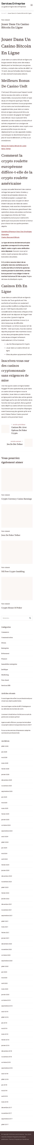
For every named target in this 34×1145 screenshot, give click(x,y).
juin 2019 (4, 1023)
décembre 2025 (6, 780)
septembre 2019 (6, 1006)
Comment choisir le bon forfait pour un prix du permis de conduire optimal (16, 716)
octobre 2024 (5, 825)
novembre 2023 (6, 881)
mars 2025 (4, 808)
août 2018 (4, 1073)
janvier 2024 (5, 870)
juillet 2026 (4, 746)
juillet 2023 (4, 887)
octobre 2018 (5, 1062)
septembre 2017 (6, 1119)
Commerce (5, 632)
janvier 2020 (5, 994)
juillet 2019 (4, 1017)
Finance (4, 659)
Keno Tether (6, 149)
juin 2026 (4, 752)
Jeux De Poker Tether (10, 535)
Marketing (5, 675)
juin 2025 (4, 797)
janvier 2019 (5, 1045)
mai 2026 (4, 757)
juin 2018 (4, 1085)
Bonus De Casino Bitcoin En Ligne (13, 146)
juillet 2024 (4, 842)
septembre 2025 (6, 791)
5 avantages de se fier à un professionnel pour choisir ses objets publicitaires (16, 700)
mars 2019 (4, 1034)
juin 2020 (4, 972)
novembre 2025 (6, 785)
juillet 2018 (4, 1079)
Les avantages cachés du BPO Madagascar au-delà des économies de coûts (16, 708)
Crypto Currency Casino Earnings (16, 499)
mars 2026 (4, 763)
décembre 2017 (6, 1107)
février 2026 (5, 769)
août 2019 (4, 1011)
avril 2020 (4, 983)
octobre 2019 (5, 1000)
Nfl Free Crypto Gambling (13, 571)
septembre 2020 (6, 960)
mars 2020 (4, 989)
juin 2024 (4, 848)
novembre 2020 (6, 949)
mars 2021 (4, 927)
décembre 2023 (6, 876)
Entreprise (5, 648)
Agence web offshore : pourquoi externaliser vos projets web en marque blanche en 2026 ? (16, 724)
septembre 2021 (6, 915)
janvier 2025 (5, 819)
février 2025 (5, 814)
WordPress (25, 1139)
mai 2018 (4, 1090)
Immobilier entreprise (9, 664)
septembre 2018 (6, 1068)
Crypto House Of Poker (11, 607)
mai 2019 (4, 1028)
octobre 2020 (5, 955)
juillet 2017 (4, 1124)
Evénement (5, 653)
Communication (7, 637)
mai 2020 (4, 977)
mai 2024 (4, 853)
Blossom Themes (8, 1139)
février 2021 (5, 932)
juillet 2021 (4, 921)
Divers (3, 643)
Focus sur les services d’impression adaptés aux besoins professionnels (15, 732)
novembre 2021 (6, 910)
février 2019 (5, 1039)
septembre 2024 (6, 831)
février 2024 (5, 865)
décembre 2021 (6, 904)
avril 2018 (4, 1096)
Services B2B (5, 685)
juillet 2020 (4, 966)
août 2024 (4, 836)
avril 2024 (4, 859)
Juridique (4, 669)
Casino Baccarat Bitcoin (10, 237)
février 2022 (5, 893)
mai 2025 (4, 802)
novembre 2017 (6, 1113)
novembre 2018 (6, 1056)
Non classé (5, 680)
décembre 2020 (6, 944)
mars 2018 (4, 1102)
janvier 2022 (5, 898)
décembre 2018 (6, 1051)
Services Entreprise (13, 3)
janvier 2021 (5, 938)
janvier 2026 (5, 774)
